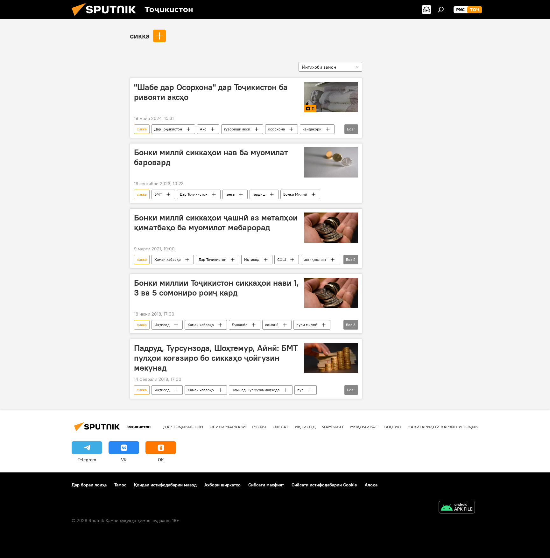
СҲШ (281, 259)
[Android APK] (456, 508)
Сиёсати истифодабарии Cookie (324, 485)
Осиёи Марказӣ (227, 426)
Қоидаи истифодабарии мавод (165, 485)
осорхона (276, 129)
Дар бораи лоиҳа (89, 485)
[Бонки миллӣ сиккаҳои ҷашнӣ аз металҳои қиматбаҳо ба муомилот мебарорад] (331, 228)
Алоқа (371, 485)
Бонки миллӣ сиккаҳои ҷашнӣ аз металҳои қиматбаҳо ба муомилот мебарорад (216, 223)
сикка (140, 35)
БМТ (158, 194)
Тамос (120, 485)
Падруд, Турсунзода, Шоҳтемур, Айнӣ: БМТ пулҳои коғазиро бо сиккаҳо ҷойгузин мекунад (216, 358)
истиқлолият (315, 259)
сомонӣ (272, 324)
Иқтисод (251, 259)
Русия (259, 426)
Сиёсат (280, 426)
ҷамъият (333, 426)
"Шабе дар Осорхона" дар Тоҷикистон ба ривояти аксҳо (211, 92)
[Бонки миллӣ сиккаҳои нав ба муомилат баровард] (331, 162)
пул (300, 389)
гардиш (258, 194)
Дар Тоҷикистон (168, 129)
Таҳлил (392, 426)
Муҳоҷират (363, 426)
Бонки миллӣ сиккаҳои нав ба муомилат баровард (211, 157)
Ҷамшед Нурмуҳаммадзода (255, 389)
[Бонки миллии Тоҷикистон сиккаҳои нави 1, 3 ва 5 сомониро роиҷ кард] (331, 293)
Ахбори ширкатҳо (222, 485)
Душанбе (239, 324)
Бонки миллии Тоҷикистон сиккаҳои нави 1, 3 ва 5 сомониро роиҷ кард (216, 288)
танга (230, 194)
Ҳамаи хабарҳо (167, 259)
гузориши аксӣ (237, 129)
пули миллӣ (306, 324)
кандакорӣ (312, 129)
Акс (203, 129)
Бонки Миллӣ (295, 194)
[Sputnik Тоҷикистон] (106, 17)
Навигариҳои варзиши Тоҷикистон (450, 426)
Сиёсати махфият (266, 485)
